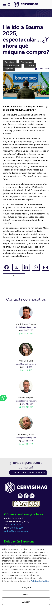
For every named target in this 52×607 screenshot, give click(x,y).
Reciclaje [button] (9, 62)
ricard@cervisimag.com (26, 438)
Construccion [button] (12, 65)
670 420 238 (27, 330)
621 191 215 (27, 367)
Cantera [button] (30, 65)
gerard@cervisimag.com (26, 401)
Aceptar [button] (26, 602)
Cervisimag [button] (26, 62)
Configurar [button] (26, 587)
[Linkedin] (32, 495)
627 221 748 (27, 441)
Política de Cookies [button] (40, 581)
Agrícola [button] (9, 68)
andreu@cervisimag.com (16, 531)
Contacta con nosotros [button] (28, 472)
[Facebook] (26, 495)
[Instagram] (20, 495)
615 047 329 (16, 528)
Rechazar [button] (26, 594)
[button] (26, 4)
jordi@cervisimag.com (26, 327)
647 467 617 (27, 404)
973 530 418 (14, 524)
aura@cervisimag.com (26, 364)
